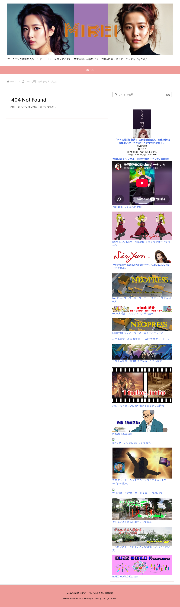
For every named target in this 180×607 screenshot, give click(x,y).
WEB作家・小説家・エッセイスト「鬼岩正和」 (138, 492)
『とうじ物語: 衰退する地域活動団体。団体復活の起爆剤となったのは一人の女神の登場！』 (142, 141)
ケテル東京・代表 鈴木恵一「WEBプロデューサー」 (141, 339)
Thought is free (109, 598)
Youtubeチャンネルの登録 (127, 206)
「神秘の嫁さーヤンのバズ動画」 (153, 158)
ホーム (13, 81)
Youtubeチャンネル (123, 158)
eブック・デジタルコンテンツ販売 (131, 442)
